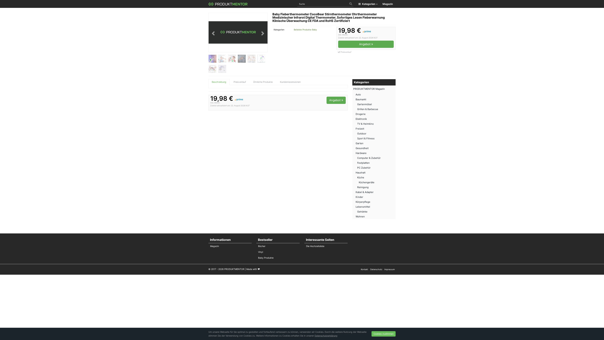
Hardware (361, 153)
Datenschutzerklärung (326, 335)
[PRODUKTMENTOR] (228, 4)
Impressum (389, 269)
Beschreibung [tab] (219, 82)
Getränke (362, 211)
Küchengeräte (366, 182)
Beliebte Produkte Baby (305, 29)
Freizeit (360, 128)
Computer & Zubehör (369, 157)
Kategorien (368, 4)
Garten (359, 143)
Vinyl (260, 252)
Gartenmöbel (364, 104)
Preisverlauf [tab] (240, 82)
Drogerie (361, 114)
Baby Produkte (266, 257)
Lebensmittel (363, 206)
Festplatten (363, 162)
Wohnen (360, 216)
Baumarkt (361, 99)
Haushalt (360, 172)
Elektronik (361, 118)
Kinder (359, 197)
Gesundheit (362, 148)
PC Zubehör (364, 167)
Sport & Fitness (366, 138)
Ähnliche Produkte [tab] (263, 82)
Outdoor (361, 133)
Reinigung (363, 187)
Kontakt (364, 269)
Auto (358, 94)
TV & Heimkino (365, 123)
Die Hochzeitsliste (315, 246)
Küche (360, 177)
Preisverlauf (345, 52)
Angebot (365, 44)
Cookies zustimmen (384, 333)
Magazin (388, 4)
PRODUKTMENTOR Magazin (369, 88)
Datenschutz (376, 269)
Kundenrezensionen (290, 82)
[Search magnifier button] (350, 3)
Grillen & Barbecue (367, 109)
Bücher (261, 246)
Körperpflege (363, 201)
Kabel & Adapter (365, 192)
